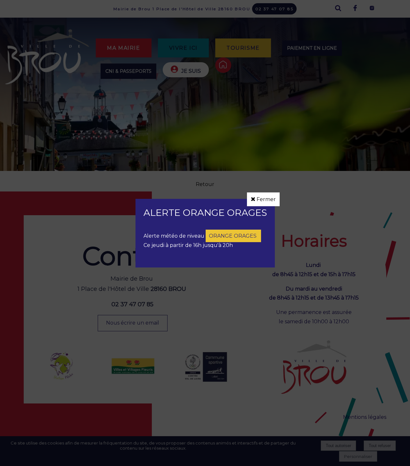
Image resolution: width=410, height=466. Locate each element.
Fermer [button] (265, 199)
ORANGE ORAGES (233, 236)
